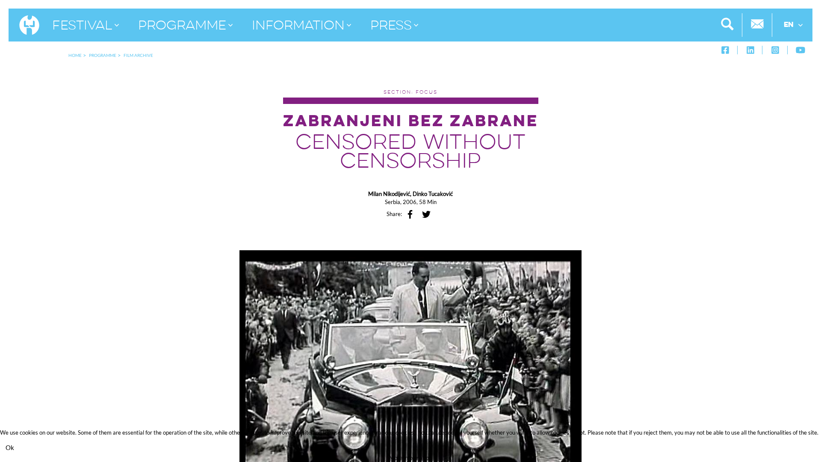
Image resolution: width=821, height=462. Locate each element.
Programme (102, 55)
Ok (10, 447)
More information (410, 457)
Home (75, 55)
